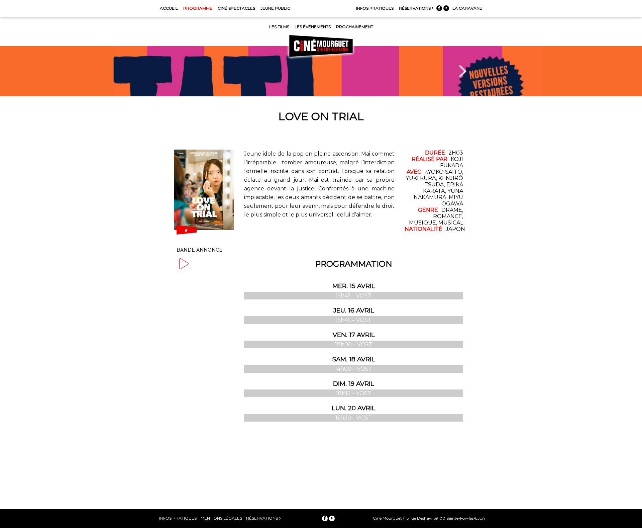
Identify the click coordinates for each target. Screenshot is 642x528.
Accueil (169, 8)
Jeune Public (275, 8)
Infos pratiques (375, 8)
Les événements (313, 26)
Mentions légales (221, 518)
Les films (279, 26)
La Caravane (467, 8)
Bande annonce (199, 250)
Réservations (415, 8)
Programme (197, 8)
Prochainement (354, 26)
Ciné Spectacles (236, 8)
